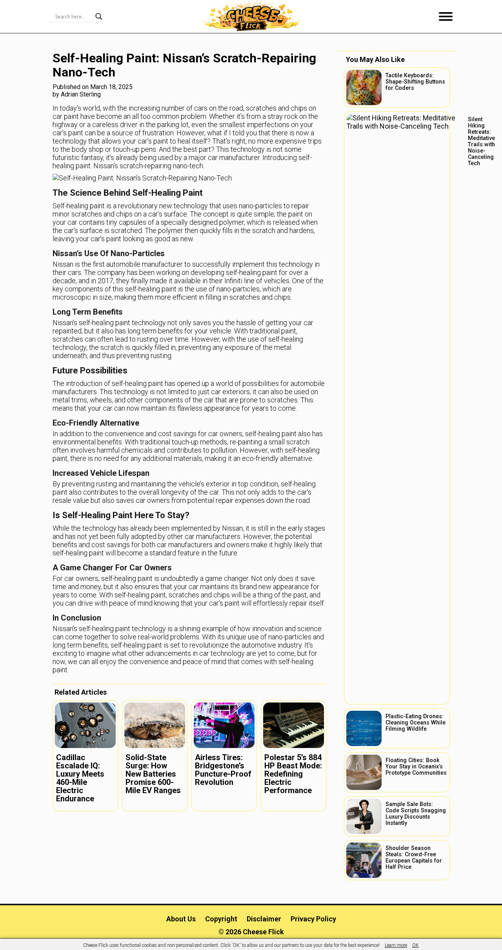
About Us (181, 919)
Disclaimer (264, 919)
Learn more (396, 945)
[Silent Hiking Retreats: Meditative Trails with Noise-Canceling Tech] (396, 408)
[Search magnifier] (98, 16)
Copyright (221, 919)
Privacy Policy (313, 919)
